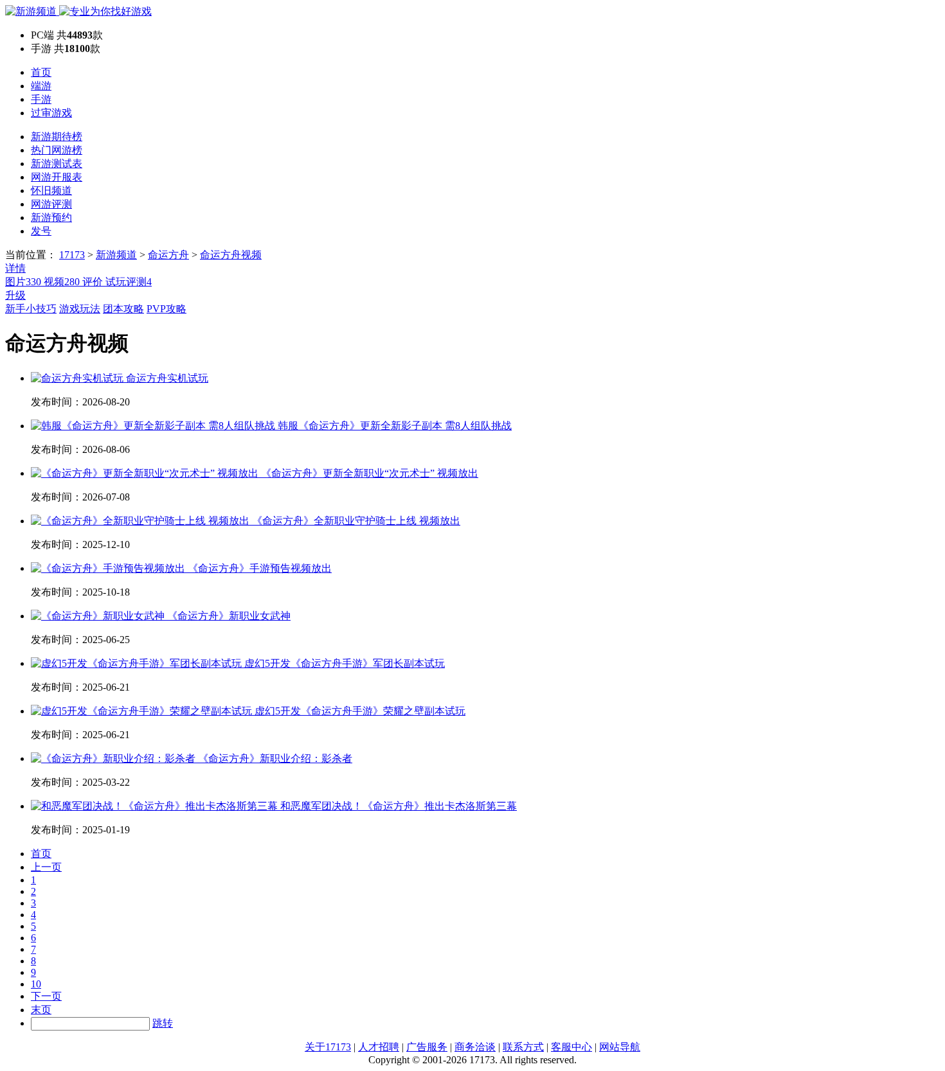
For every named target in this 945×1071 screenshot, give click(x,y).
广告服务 (426, 1046)
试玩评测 (128, 281)
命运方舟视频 (231, 254)
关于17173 (328, 1046)
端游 (41, 85)
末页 (41, 1009)
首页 (41, 72)
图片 (23, 281)
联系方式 (523, 1046)
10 (36, 983)
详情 (15, 268)
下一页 (46, 996)
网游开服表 (56, 177)
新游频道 (116, 254)
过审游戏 (51, 112)
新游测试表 (56, 163)
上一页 (46, 867)
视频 (62, 281)
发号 (41, 231)
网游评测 (51, 204)
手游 (41, 99)
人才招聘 (378, 1046)
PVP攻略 (166, 308)
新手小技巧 (31, 308)
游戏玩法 (79, 308)
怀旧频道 (51, 190)
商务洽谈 (475, 1046)
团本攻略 (123, 308)
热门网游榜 (56, 150)
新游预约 (51, 217)
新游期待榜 (56, 136)
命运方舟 (168, 254)
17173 (72, 254)
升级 (15, 295)
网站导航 (619, 1046)
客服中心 (571, 1046)
